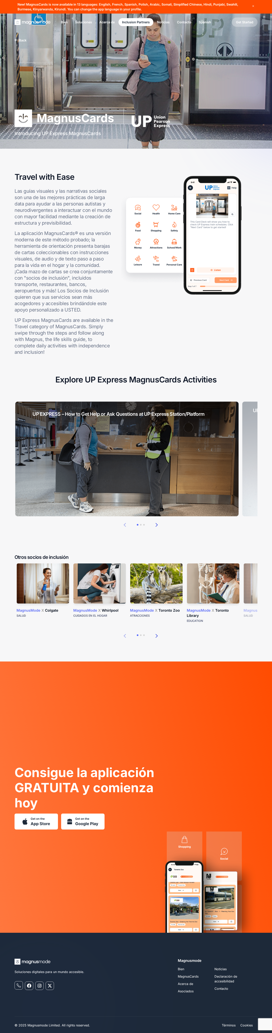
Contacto (184, 22)
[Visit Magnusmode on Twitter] (50, 986)
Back (22, 40)
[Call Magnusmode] (19, 985)
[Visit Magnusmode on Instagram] (39, 986)
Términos (229, 1025)
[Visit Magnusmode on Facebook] (29, 986)
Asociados (186, 991)
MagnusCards (188, 976)
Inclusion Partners (136, 22)
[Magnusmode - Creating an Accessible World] (32, 22)
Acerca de (107, 22)
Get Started (244, 22)
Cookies (246, 1025)
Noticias (163, 22)
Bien (64, 22)
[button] (125, 525)
